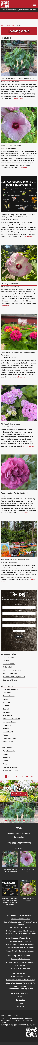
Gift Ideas (6, 712)
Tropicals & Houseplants (11, 767)
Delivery (6, 660)
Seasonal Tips (8, 732)
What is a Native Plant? (11, 145)
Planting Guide (8, 657)
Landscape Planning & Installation (19, 834)
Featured (6, 702)
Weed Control (8, 741)
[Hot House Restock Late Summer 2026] (10, 858)
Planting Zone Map (10, 673)
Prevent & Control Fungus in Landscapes (20, 951)
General (6, 709)
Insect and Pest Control (11, 719)
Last (31, 776)
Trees (5, 764)
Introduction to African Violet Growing (20, 980)
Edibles (5, 699)
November (20, 1006)
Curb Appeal (7, 692)
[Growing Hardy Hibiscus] (28, 887)
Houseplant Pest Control (20, 976)
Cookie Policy (10, 1025)
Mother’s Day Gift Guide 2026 (20, 927)
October (20, 1003)
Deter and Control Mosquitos (20, 941)
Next (26, 776)
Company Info (19, 837)
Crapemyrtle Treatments (20, 959)
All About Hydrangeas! (10, 424)
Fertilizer (6, 705)
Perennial (6, 757)
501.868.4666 (6, 1020)
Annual (5, 754)
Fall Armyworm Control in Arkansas (20, 948)
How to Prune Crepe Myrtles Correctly (20, 962)
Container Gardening (10, 689)
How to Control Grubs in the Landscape (20, 944)
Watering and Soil (9, 738)
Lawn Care (7, 725)
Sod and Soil (7, 667)
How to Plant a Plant (20, 965)
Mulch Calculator (9, 664)
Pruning (6, 728)
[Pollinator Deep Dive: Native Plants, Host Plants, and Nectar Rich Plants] (10, 887)
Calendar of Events (10, 680)
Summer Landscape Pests (20, 919)
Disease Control (8, 696)
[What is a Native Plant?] (28, 858)
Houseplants (7, 715)
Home (2, 25)
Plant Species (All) (9, 751)
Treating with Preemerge (20, 968)
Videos (5, 735)
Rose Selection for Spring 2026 (14, 493)
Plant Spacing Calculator (12, 670)
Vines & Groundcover (10, 770)
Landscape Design (9, 722)
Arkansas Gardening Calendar (14, 677)
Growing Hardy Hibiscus (11, 283)
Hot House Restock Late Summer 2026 (17, 79)
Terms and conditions (20, 1025)
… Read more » (17, 98)
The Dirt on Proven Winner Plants (15, 560)
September (20, 1000)
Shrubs (5, 760)
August (20, 996)
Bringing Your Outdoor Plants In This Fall (20, 983)
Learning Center (10, 25)
